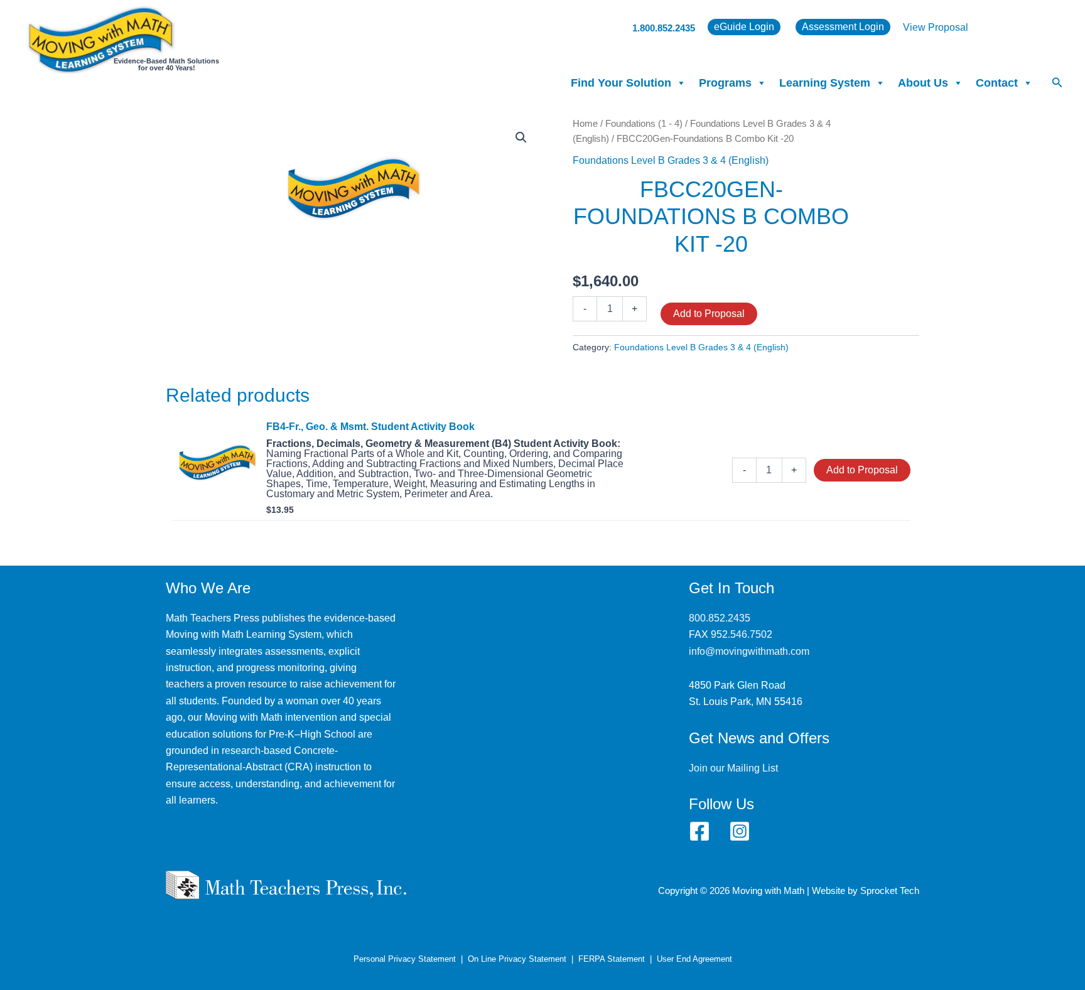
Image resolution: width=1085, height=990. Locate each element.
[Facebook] (699, 831)
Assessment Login (843, 26)
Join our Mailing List (733, 768)
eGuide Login (744, 26)
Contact (997, 83)
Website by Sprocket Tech (865, 891)
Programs (725, 83)
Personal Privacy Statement (405, 959)
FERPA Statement (611, 959)
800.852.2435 (719, 618)
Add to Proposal (709, 313)
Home (585, 124)
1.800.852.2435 (663, 28)
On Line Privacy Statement (517, 959)
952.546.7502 (741, 634)
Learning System (824, 83)
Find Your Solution (621, 83)
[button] (1057, 83)
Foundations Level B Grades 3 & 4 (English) (671, 160)
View (915, 27)
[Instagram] (739, 831)
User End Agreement (694, 959)
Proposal (948, 27)
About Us (923, 83)
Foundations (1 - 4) (644, 124)
